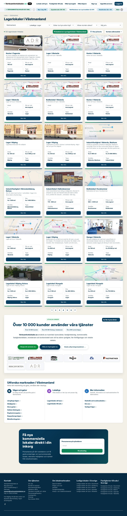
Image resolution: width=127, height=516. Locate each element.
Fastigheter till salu (56, 4)
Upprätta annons (106, 4)
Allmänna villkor (33, 489)
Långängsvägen (13, 401)
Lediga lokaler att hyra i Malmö (86, 487)
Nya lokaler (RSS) (33, 499)
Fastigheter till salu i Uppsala (110, 491)
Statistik (54, 487)
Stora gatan (11, 407)
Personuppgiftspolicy (34, 493)
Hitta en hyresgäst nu (50, 347)
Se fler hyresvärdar (111, 320)
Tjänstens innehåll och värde (37, 491)
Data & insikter (56, 483)
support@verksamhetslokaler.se (14, 491)
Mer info (23, 75)
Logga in (119, 4)
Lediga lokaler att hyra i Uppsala (87, 489)
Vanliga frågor (90, 407)
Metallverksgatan (13, 419)
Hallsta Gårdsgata (13, 410)
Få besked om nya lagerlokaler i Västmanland (70, 32)
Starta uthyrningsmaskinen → (75, 347)
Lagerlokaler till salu (54, 404)
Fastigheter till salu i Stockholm (110, 486)
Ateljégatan (11, 404)
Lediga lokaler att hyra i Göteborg (87, 485)
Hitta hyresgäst (70, 4)
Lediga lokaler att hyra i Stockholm (87, 483)
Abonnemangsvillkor (34, 487)
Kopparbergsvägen (14, 416)
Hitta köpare (82, 4)
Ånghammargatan (14, 413)
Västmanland (14, 15)
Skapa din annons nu (28, 347)
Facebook (5, 504)
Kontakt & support (33, 485)
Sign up (94, 4)
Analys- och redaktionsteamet (61, 491)
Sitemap (30, 497)
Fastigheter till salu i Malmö (109, 489)
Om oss (87, 404)
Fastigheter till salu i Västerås (110, 493)
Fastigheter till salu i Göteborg (110, 488)
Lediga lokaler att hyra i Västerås (87, 491)
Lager (6, 15)
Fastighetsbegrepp (58, 489)
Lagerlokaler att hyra (54, 401)
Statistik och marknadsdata (95, 401)
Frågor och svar (57, 485)
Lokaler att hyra (41, 4)
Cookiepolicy (32, 495)
